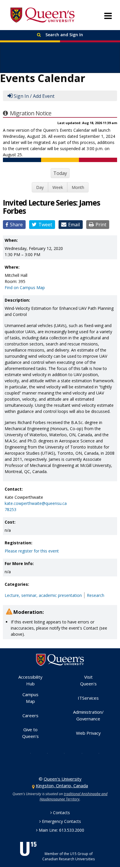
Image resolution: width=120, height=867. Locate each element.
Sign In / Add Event (34, 96)
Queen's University (42, 15)
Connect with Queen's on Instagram (59, 752)
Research (95, 595)
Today (60, 173)
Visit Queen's (88, 680)
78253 (10, 509)
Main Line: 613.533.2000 (61, 830)
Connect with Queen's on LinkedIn (94, 752)
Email (74, 224)
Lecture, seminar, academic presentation (43, 595)
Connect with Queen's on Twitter (26, 752)
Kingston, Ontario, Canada (62, 785)
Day (40, 187)
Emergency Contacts (61, 821)
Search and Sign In (63, 34)
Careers (30, 715)
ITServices (88, 698)
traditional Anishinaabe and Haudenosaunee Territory (73, 796)
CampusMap (30, 697)
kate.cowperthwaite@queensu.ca (36, 503)
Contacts (61, 812)
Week (57, 187)
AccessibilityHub (30, 680)
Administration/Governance (88, 715)
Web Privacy (88, 733)
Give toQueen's (30, 733)
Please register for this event (32, 551)
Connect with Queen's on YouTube (77, 752)
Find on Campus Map (25, 287)
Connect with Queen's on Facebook (42, 752)
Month (78, 187)
